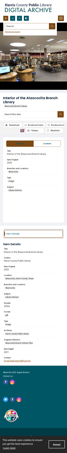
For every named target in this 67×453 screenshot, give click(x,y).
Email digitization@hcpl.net (17, 361)
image (11, 181)
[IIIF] (22, 130)
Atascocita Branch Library (16, 106)
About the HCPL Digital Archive (16, 372)
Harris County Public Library (17, 334)
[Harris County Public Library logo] (11, 416)
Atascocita (13, 172)
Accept (56, 444)
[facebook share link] (5, 381)
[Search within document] (60, 114)
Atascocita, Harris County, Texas (19, 278)
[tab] (20, 144)
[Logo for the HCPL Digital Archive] (28, 8)
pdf (6, 315)
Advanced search (12, 32)
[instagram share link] (12, 381)
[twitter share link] (5, 399)
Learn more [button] (9, 448)
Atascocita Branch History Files (19, 343)
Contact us (8, 376)
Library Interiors (15, 190)
